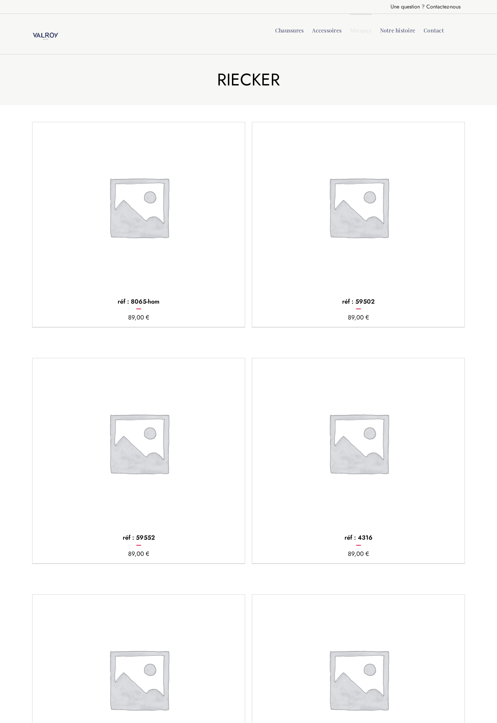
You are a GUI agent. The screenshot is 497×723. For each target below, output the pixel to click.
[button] (454, 30)
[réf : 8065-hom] (138, 206)
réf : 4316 (359, 537)
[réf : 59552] (138, 442)
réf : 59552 (139, 537)
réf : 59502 (358, 301)
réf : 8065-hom (139, 301)
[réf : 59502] (358, 206)
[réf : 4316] (358, 442)
